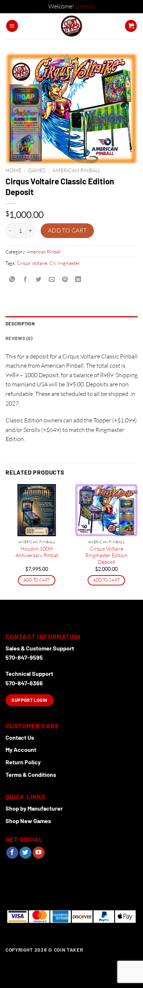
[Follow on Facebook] (12, 853)
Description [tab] (20, 324)
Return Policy (23, 761)
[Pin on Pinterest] (65, 280)
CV (52, 263)
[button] (12, 26)
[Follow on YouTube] (39, 853)
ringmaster (69, 263)
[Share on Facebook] (25, 280)
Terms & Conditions (31, 774)
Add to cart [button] (36, 580)
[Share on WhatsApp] (12, 280)
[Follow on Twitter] (25, 853)
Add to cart (67, 230)
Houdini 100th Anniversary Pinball (36, 551)
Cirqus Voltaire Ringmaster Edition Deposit (106, 555)
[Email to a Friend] (52, 280)
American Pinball (76, 170)
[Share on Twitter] (39, 280)
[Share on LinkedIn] (78, 280)
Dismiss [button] (85, 6)
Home (13, 170)
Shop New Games (28, 820)
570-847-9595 (24, 657)
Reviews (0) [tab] (19, 338)
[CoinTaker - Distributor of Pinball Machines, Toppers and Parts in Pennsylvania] (71, 26)
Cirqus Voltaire (32, 263)
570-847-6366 (24, 682)
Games (36, 170)
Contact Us (20, 737)
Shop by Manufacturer (34, 808)
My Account (21, 749)
